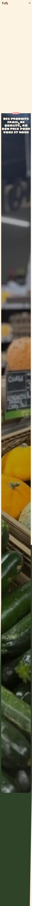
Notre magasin (16, 113)
